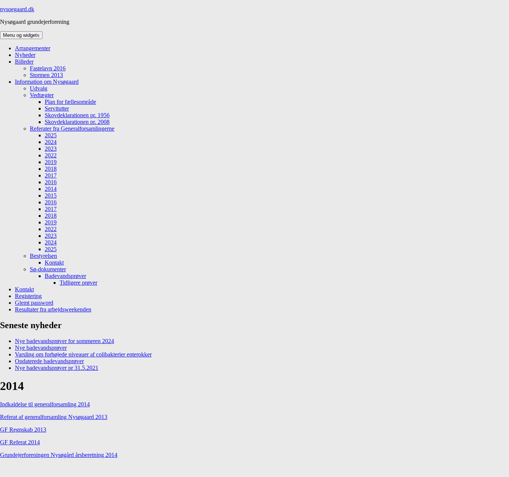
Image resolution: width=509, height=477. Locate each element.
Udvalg (38, 88)
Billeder (24, 61)
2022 (51, 155)
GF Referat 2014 (20, 442)
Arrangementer (32, 48)
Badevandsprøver (65, 276)
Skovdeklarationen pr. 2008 (77, 122)
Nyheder (25, 55)
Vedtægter (42, 95)
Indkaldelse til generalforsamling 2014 (45, 404)
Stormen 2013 (46, 75)
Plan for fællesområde (70, 102)
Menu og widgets (21, 35)
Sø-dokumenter (48, 269)
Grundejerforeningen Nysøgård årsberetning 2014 (58, 455)
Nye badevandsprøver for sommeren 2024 (64, 341)
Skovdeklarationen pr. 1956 (77, 115)
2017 (51, 175)
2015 (51, 195)
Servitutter (57, 108)
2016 (51, 182)
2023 (51, 148)
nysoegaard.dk (17, 9)
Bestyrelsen (43, 256)
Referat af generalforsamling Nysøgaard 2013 (53, 417)
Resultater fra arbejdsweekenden (53, 309)
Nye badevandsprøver (41, 348)
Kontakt (54, 262)
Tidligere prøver (78, 282)
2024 (51, 142)
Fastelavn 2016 (48, 68)
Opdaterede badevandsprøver (49, 361)
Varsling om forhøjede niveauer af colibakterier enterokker (83, 354)
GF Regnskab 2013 (23, 429)
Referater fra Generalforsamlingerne (72, 128)
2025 (51, 135)
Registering (28, 296)
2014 (51, 189)
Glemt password (34, 303)
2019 (51, 162)
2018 (51, 169)
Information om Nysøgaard (47, 82)
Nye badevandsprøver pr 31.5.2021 (56, 368)
